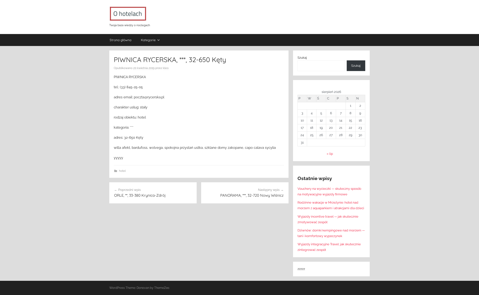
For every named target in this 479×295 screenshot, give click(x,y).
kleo (166, 68)
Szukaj (302, 57)
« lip (330, 154)
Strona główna (120, 40)
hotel (122, 171)
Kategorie (148, 40)
